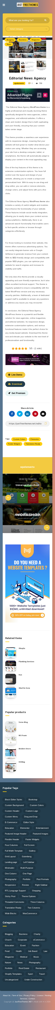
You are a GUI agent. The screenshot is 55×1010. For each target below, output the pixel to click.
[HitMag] (10, 766)
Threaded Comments (14, 902)
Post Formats (43, 879)
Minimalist (9, 868)
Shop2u (22, 648)
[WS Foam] (10, 739)
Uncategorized (11, 979)
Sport (30, 974)
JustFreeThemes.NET (23, 1002)
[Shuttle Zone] (10, 692)
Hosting (48, 995)
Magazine (35, 40)
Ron (20, 675)
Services (23, 999)
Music (36, 957)
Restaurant (41, 968)
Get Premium (18, 393)
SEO (14, 258)
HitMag (22, 762)
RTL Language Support (15, 891)
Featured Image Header (15, 834)
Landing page (11, 862)
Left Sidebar (28, 862)
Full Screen (29, 845)
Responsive (10, 885)
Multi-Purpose (26, 868)
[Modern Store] (10, 753)
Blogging (10, 40)
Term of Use (17, 995)
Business (22, 40)
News (9, 44)
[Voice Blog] (10, 726)
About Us (6, 995)
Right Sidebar (41, 885)
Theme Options (29, 896)
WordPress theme (38, 107)
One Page (27, 873)
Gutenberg (27, 856)
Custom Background (14, 805)
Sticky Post (10, 896)
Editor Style (28, 822)
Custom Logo (32, 811)
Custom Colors (19, 439)
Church (8, 940)
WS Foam (23, 735)
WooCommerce (30, 913)
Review (25, 885)
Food (7, 951)
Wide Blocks (10, 913)
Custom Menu (11, 816)
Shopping (36, 891)
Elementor (35, 439)
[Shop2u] (10, 652)
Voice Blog (23, 722)
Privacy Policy (29, 995)
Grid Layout (10, 856)
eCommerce (39, 940)
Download (17, 384)
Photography (10, 879)
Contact (32, 999)
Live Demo (16, 375)
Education (9, 828)
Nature (8, 962)
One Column (10, 873)
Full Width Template (14, 851)
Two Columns (34, 908)
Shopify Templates (13, 974)
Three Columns (37, 902)
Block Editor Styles (13, 799)
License (40, 995)
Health (19, 951)
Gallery (32, 851)
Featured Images (40, 834)
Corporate (22, 940)
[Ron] (10, 679)
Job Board (32, 951)
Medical (23, 957)
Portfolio (26, 879)
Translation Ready (33, 444)
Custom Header (12, 811)
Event (23, 945)
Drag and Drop (31, 816)
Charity (37, 934)
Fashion (35, 945)
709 (40, 83)
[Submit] (45, 20)
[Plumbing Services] (10, 666)
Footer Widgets (14, 444)
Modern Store (25, 749)
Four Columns (11, 845)
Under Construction (33, 979)
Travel (42, 974)
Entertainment (42, 828)
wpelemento (27, 467)
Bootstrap (33, 799)
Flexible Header (12, 839)
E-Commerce (11, 822)
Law (45, 951)
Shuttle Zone (24, 688)
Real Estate (24, 968)
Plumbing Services (26, 662)
